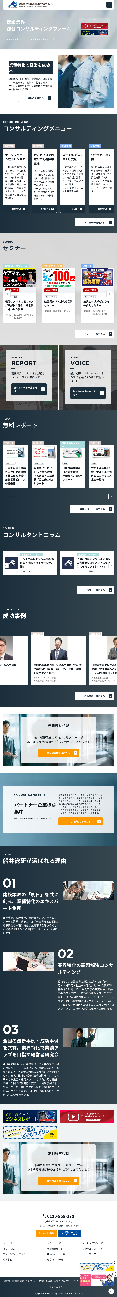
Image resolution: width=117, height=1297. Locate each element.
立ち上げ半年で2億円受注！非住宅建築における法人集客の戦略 (101, 473)
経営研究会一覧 (55, 1248)
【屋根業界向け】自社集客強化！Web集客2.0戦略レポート (72, 473)
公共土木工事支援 (101, 157)
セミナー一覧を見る (94, 334)
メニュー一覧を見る (94, 222)
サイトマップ (89, 1254)
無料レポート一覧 (56, 1254)
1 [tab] (11, 496)
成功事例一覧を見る (94, 696)
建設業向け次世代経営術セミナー (58, 303)
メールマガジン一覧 (92, 1243)
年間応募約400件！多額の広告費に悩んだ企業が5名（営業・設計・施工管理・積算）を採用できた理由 (58, 669)
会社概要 (7, 1281)
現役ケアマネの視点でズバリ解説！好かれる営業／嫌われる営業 (19, 305)
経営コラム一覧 (55, 1259)
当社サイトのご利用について (58, 1287)
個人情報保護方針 (18, 1281)
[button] (109, 5)
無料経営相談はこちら (58, 753)
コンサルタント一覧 (92, 1248)
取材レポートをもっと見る (84, 393)
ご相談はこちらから (80, 821)
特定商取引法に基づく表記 (55, 1281)
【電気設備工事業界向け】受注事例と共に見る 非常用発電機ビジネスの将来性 (15, 475)
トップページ (10, 1243)
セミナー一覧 (54, 1243)
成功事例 (7, 1259)
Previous (94, 19)
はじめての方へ (36, 98)
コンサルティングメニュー (16, 1254)
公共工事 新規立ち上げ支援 (72, 157)
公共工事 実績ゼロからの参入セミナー (96, 303)
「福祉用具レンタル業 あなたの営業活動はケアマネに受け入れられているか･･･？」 (94, 562)
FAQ (67, 1281)
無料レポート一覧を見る (25, 389)
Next (94, 35)
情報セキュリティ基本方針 (35, 1281)
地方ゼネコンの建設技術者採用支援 (44, 159)
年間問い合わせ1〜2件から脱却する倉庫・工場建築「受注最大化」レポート (44, 475)
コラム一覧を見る (96, 590)
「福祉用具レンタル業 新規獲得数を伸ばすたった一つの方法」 (37, 562)
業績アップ (92, 571)
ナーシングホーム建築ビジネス (15, 157)
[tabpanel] (15, 464)
